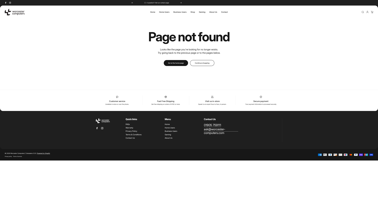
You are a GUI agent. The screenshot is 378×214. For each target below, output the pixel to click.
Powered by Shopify (43, 153)
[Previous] (132, 3)
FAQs (128, 124)
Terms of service (17, 156)
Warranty (129, 128)
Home (167, 124)
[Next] (181, 3)
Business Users (171, 131)
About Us (168, 138)
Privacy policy (8, 156)
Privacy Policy (131, 131)
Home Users (170, 128)
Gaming (168, 135)
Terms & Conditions (134, 135)
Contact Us (130, 138)
